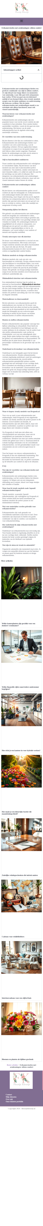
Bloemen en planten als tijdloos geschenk (17, 1059)
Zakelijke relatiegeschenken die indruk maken (20, 875)
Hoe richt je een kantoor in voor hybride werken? (21, 750)
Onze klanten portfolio (14, 1102)
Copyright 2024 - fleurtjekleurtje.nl (21, 1109)
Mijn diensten (11, 1097)
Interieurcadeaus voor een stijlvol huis (16, 998)
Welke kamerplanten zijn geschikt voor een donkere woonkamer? (18, 625)
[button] (21, 21)
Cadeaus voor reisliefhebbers (13, 937)
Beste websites (12, 1065)
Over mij (9, 1099)
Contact (9, 1095)
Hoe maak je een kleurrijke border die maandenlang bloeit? (17, 813)
